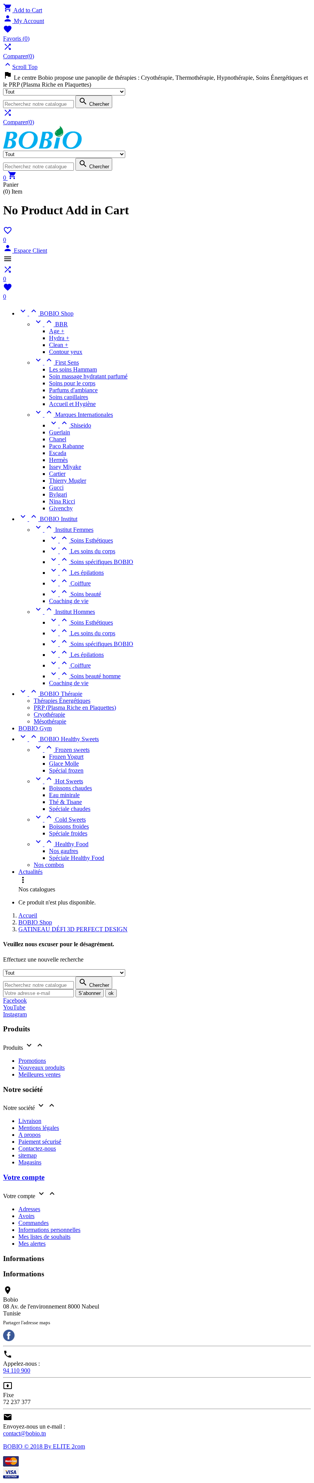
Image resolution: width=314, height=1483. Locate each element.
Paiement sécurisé (39, 1141)
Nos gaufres (63, 851)
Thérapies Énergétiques (62, 700)
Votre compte (23, 1177)
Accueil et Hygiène (72, 404)
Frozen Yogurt (66, 756)
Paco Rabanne (66, 446)
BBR (51, 324)
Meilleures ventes (39, 1074)
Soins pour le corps (72, 383)
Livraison (29, 1121)
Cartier (57, 473)
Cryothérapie (49, 714)
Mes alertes (32, 1243)
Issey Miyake (65, 467)
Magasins (29, 1162)
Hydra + (59, 338)
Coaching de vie (68, 601)
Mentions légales (38, 1128)
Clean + (58, 345)
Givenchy (61, 508)
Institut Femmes (63, 529)
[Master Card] (11, 1464)
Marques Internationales (73, 414)
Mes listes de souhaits (44, 1236)
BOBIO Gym (35, 728)
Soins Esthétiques (81, 540)
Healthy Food (61, 844)
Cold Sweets (60, 819)
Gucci (56, 487)
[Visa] (11, 1476)
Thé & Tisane (65, 802)
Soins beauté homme (85, 676)
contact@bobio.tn (24, 1433)
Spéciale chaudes (69, 809)
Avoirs (26, 1216)
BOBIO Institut (47, 519)
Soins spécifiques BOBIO (91, 562)
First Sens (56, 362)
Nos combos (49, 865)
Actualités (30, 871)
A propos (29, 1134)
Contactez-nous (37, 1148)
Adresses (29, 1209)
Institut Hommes (64, 611)
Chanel (57, 439)
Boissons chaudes (70, 788)
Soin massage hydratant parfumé (88, 376)
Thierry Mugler (67, 480)
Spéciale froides (68, 833)
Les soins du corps (82, 551)
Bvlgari (58, 494)
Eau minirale (64, 795)
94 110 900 (16, 1370)
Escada (57, 453)
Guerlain (59, 432)
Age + (56, 331)
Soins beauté (75, 594)
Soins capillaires (68, 397)
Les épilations (76, 572)
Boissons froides (69, 826)
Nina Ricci (62, 501)
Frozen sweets (62, 749)
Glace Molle (64, 763)
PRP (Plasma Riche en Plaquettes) (75, 707)
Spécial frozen (66, 770)
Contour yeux (65, 352)
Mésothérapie (50, 721)
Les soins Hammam (73, 369)
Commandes (33, 1223)
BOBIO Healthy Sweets (58, 739)
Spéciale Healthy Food (76, 858)
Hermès (58, 460)
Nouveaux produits (41, 1067)
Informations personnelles (49, 1230)
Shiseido (70, 425)
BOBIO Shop (46, 313)
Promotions (32, 1060)
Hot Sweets (58, 781)
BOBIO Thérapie (50, 694)
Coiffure (70, 583)
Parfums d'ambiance (73, 390)
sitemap (27, 1155)
